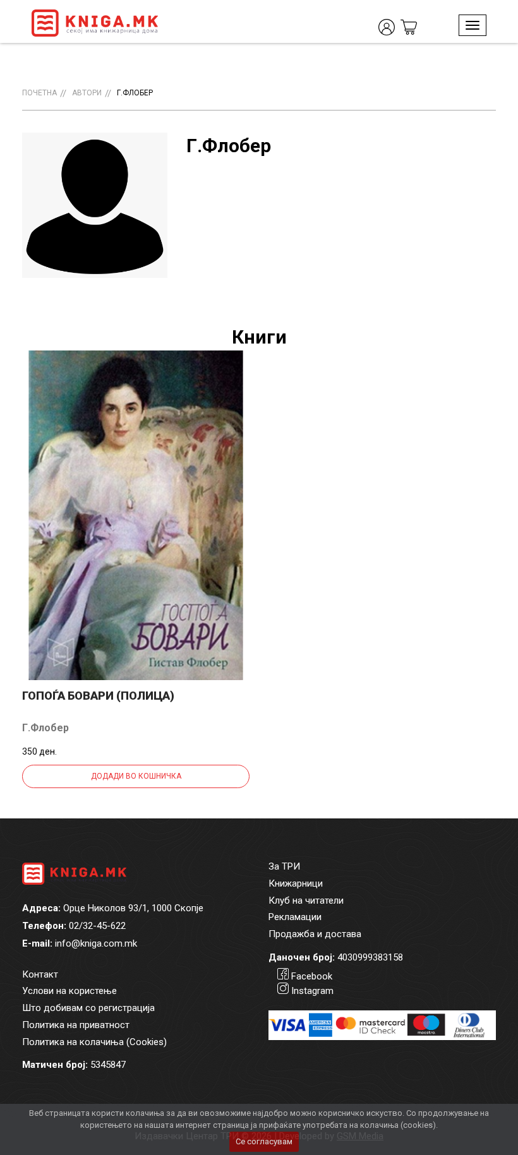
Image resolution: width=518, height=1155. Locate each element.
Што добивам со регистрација (88, 1008)
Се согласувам (264, 1141)
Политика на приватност (76, 1025)
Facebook (311, 976)
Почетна (39, 92)
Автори (87, 92)
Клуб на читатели (306, 900)
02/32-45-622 (97, 925)
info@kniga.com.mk (96, 943)
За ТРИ (284, 866)
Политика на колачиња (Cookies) (94, 1042)
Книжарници (295, 883)
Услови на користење (69, 990)
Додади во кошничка (136, 776)
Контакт (40, 974)
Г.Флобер (135, 92)
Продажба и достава (314, 934)
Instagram (312, 990)
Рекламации (295, 917)
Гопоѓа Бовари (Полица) (98, 695)
